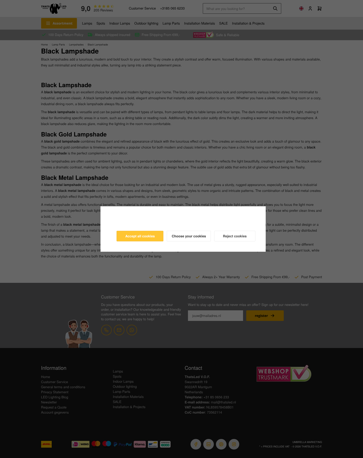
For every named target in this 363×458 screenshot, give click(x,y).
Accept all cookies (140, 236)
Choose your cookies (189, 236)
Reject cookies (235, 236)
